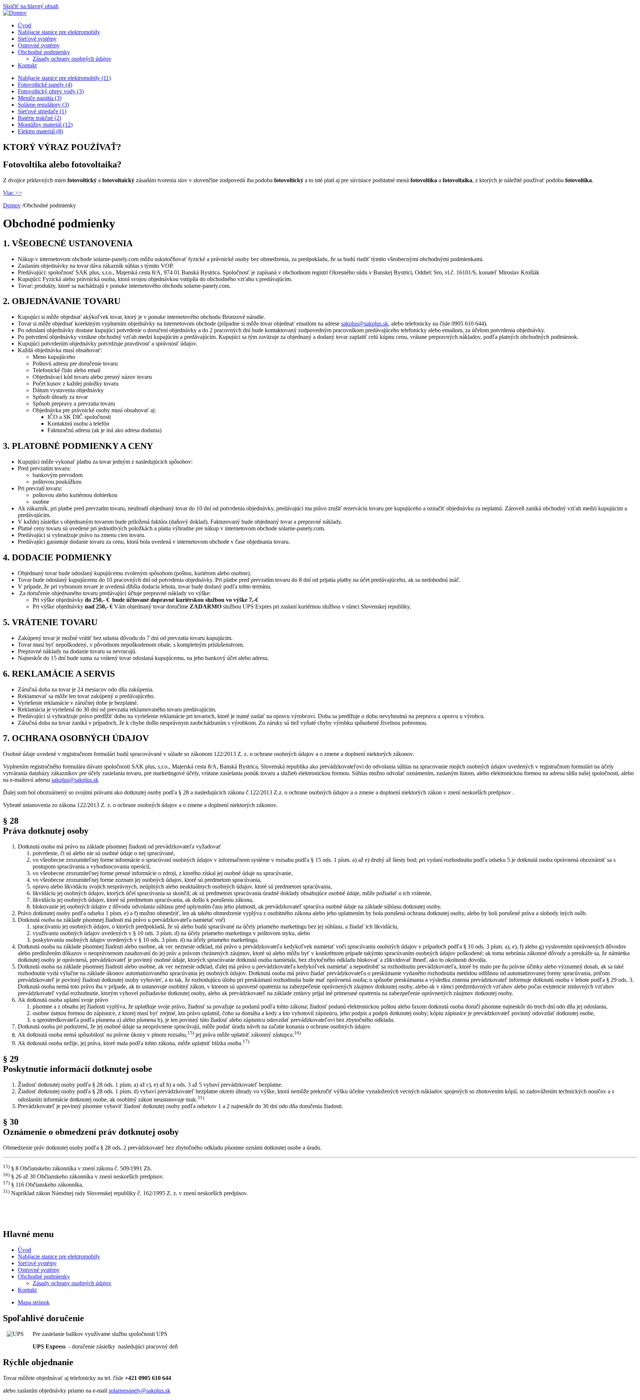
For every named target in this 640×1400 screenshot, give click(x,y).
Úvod (24, 25)
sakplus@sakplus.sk (364, 323)
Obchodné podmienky (44, 52)
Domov (12, 205)
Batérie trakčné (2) (39, 118)
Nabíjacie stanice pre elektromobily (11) (64, 78)
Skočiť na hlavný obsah (31, 6)
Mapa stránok (34, 1302)
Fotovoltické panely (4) (45, 84)
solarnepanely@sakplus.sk (139, 1390)
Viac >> (12, 193)
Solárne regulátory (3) (43, 104)
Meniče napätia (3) (39, 98)
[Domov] (15, 13)
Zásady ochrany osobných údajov (72, 59)
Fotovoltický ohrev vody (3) (51, 91)
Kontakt (27, 65)
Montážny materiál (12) (45, 124)
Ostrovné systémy (39, 45)
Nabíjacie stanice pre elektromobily (59, 32)
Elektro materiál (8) (40, 131)
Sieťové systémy (37, 39)
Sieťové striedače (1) (42, 111)
